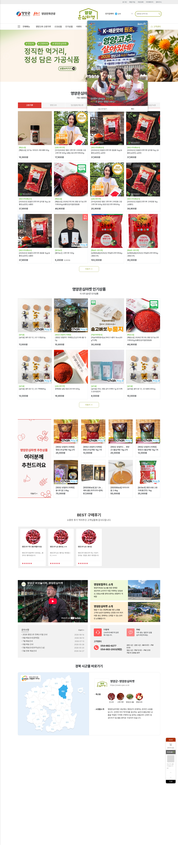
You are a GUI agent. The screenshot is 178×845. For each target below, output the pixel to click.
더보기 (88, 269)
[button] (33, 547)
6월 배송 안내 (28, 644)
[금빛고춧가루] (60, 147)
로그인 (124, 2)
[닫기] (144, 23)
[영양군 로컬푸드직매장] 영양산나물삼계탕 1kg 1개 (148, 448)
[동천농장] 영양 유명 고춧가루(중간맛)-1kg (148, 489)
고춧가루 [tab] (29, 105)
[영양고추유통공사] (97, 147)
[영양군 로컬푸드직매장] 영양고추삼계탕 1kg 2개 (65, 448)
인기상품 (69, 26)
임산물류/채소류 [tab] (77, 105)
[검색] (159, 14)
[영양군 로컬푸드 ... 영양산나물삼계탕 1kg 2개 (119, 448)
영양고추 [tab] (53, 105)
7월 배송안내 (28, 641)
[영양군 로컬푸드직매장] (63, 335)
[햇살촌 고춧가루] (97, 250)
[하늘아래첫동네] (96, 335)
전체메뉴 (26, 26)
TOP (171, 781)
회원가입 (132, 2)
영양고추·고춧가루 (43, 26)
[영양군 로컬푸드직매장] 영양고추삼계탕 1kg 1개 (92, 448)
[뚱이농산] (58, 250)
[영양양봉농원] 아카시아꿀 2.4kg (119, 489)
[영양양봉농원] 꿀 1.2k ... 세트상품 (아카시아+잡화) (93, 489)
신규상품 (58, 26)
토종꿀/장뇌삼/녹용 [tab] (148, 105)
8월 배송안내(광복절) (31, 638)
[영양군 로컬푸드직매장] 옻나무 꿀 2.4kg (65, 489)
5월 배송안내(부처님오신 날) (34, 647)
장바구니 (159, 2)
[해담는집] (22, 147)
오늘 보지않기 (102, 109)
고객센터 (157, 26)
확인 (132, 109)
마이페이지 (149, 2)
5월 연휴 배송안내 (30, 651)
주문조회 (140, 2)
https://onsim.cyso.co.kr (119, 685)
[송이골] (21, 335)
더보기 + (34, 493)
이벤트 (79, 26)
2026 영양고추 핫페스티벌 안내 (35, 634)
